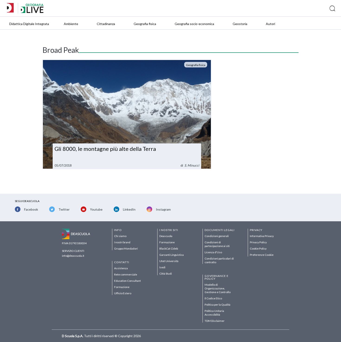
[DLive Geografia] (32, 12)
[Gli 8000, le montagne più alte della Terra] (126, 114)
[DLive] (12, 8)
